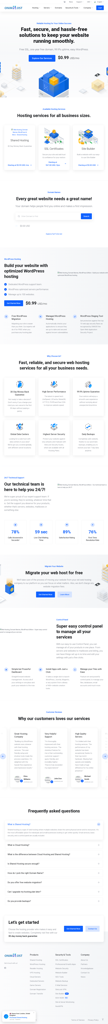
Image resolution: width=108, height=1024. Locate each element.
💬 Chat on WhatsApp (12, 1020)
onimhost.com (28, 782)
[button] (105, 756)
